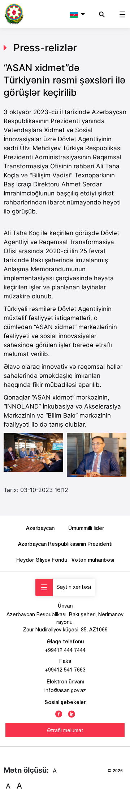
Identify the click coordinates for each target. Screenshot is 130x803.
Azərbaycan (41, 528)
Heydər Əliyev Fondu (43, 560)
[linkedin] (71, 713)
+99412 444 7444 (65, 650)
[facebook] (58, 713)
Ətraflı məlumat (65, 730)
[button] (77, 14)
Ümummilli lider (86, 528)
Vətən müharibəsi (93, 560)
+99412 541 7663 (65, 670)
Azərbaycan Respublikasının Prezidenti (65, 544)
